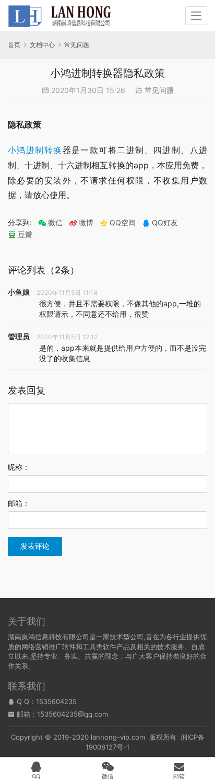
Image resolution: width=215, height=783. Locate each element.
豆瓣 (25, 235)
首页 (14, 45)
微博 (86, 222)
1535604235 (56, 701)
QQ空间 (123, 222)
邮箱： (19, 503)
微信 (50, 222)
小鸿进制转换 (35, 150)
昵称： (19, 467)
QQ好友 (165, 222)
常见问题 (159, 90)
